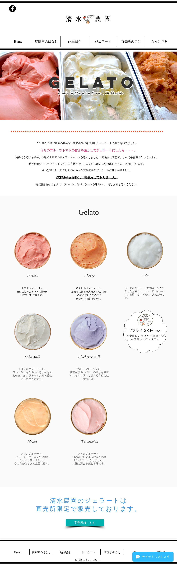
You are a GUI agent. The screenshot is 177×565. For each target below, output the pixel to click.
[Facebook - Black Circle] (12, 8)
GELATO (93, 82)
